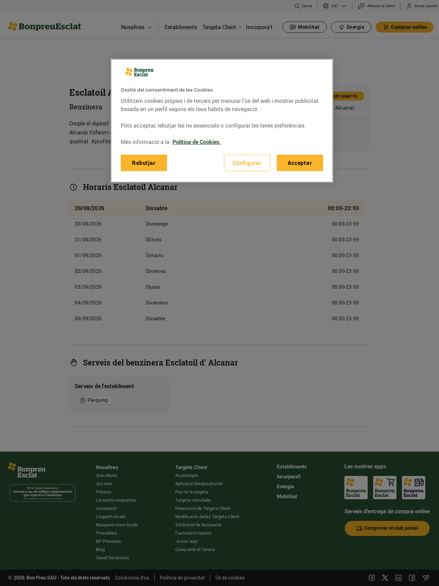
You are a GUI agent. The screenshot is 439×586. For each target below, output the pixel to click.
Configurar (247, 162)
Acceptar (300, 162)
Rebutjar (143, 162)
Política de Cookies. (197, 141)
